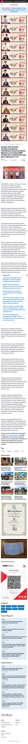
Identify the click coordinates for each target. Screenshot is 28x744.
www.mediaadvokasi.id (12, 435)
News (3, 451)
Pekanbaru (16, 451)
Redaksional (18, 722)
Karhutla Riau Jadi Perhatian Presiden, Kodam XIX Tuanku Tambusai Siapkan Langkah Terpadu (6, 469)
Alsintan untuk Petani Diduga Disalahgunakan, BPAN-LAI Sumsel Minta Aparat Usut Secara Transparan (14, 677)
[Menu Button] (1, 4)
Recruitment (3, 737)
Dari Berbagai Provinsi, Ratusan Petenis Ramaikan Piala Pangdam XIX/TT (12, 292)
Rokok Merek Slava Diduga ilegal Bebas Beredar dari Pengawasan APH (12, 622)
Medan (3, 627)
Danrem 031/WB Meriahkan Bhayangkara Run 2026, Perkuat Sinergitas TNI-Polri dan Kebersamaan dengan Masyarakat (14, 317)
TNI (22, 451)
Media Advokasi (15, 741)
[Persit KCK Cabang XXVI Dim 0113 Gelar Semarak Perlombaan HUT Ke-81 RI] (7, 490)
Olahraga (9, 451)
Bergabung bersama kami (6, 724)
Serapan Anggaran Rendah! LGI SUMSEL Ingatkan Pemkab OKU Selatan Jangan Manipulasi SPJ (12, 704)
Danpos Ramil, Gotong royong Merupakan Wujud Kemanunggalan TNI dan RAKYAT (21, 483)
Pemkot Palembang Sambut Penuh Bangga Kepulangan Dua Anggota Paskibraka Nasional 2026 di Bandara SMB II (13, 655)
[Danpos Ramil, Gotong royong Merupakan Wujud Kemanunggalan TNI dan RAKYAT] (21, 476)
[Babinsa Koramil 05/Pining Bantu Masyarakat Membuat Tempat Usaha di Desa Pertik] (21, 490)
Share (24, 160)
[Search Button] (26, 4)
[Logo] (14, 715)
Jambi (3, 619)
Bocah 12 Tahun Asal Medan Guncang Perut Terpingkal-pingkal (13, 630)
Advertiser (3, 726)
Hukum (3, 634)
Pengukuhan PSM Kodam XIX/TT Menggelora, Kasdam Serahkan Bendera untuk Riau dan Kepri (12, 279)
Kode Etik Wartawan (5, 722)
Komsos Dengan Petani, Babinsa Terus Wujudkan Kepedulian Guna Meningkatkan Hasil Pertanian (21, 469)
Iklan (16, 724)
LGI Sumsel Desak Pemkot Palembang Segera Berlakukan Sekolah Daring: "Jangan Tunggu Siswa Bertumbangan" (14, 646)
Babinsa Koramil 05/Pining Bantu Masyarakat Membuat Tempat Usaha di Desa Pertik (20, 498)
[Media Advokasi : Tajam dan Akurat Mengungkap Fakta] (14, 4)
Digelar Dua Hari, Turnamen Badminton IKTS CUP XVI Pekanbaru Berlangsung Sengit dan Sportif (13, 286)
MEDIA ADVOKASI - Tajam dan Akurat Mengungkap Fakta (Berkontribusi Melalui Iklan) (14, 10)
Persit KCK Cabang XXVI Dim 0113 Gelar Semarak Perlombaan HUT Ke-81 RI (6, 498)
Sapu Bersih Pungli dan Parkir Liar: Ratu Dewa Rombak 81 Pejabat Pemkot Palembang (14, 637)
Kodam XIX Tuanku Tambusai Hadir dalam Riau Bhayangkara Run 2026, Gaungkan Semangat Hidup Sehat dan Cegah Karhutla (14, 308)
